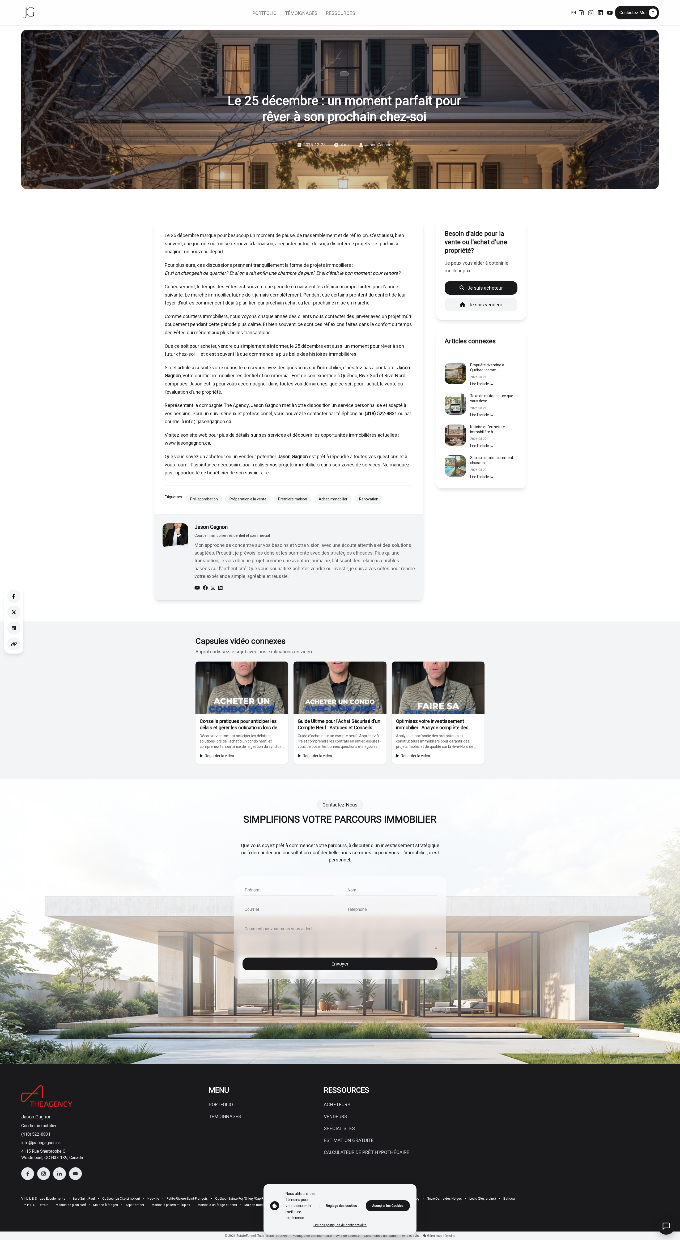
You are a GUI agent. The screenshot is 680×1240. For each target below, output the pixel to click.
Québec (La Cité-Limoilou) (121, 1198)
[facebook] (205, 588)
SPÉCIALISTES (339, 1128)
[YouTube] (610, 13)
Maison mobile (255, 1205)
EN (573, 13)
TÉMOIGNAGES (225, 1116)
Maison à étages (105, 1205)
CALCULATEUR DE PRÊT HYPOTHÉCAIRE (366, 1152)
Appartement (134, 1205)
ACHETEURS (337, 1104)
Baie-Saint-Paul (84, 1198)
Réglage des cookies (341, 1206)
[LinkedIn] (600, 13)
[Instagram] (591, 13)
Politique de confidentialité (312, 1236)
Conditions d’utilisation (381, 1236)
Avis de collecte (348, 1236)
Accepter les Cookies (387, 1206)
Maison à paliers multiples (171, 1205)
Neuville (153, 1198)
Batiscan (510, 1198)
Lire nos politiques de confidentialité (340, 1225)
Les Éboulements (52, 1198)
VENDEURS (335, 1116)
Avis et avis (410, 1236)
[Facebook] (581, 13)
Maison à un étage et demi (217, 1205)
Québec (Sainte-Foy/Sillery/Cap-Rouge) (243, 1198)
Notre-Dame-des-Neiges (444, 1198)
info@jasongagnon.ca (41, 1142)
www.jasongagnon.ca (187, 443)
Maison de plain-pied (71, 1205)
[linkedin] (220, 588)
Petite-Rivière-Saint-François (187, 1198)
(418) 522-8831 (35, 1134)
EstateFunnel (246, 1236)
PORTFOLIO (221, 1104)
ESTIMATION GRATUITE (349, 1140)
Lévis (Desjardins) (482, 1198)
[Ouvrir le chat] (666, 1226)
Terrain (43, 1205)
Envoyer (340, 964)
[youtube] (197, 588)
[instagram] (213, 588)
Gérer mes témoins (441, 1236)
